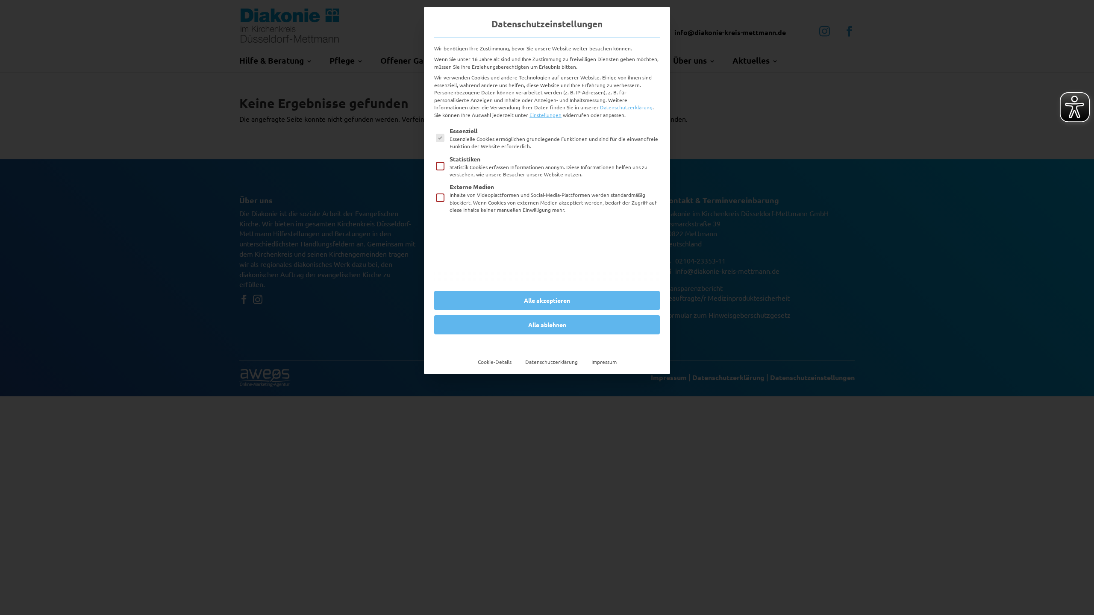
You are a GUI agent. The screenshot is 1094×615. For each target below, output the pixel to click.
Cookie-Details (495, 361)
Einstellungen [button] (545, 114)
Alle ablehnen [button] (547, 324)
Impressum (604, 361)
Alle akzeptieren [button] (547, 300)
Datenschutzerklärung (626, 107)
